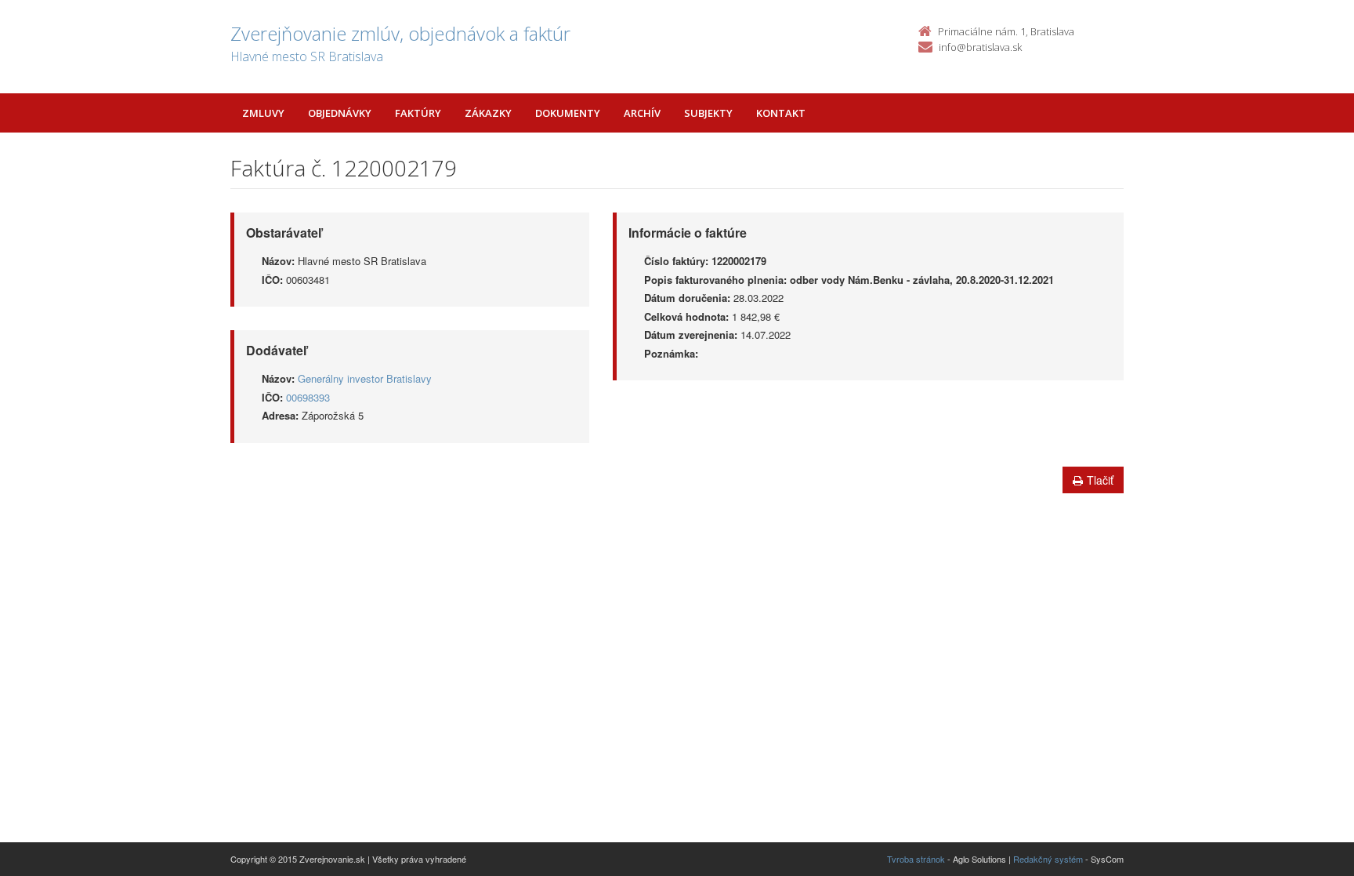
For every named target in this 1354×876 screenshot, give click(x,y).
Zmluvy (263, 113)
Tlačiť (1100, 480)
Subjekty (708, 113)
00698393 (308, 397)
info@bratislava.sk (980, 47)
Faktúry (418, 113)
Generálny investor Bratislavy (365, 378)
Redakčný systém (1048, 858)
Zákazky (488, 113)
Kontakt (781, 113)
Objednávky (339, 113)
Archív (642, 113)
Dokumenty (567, 113)
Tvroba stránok (916, 858)
